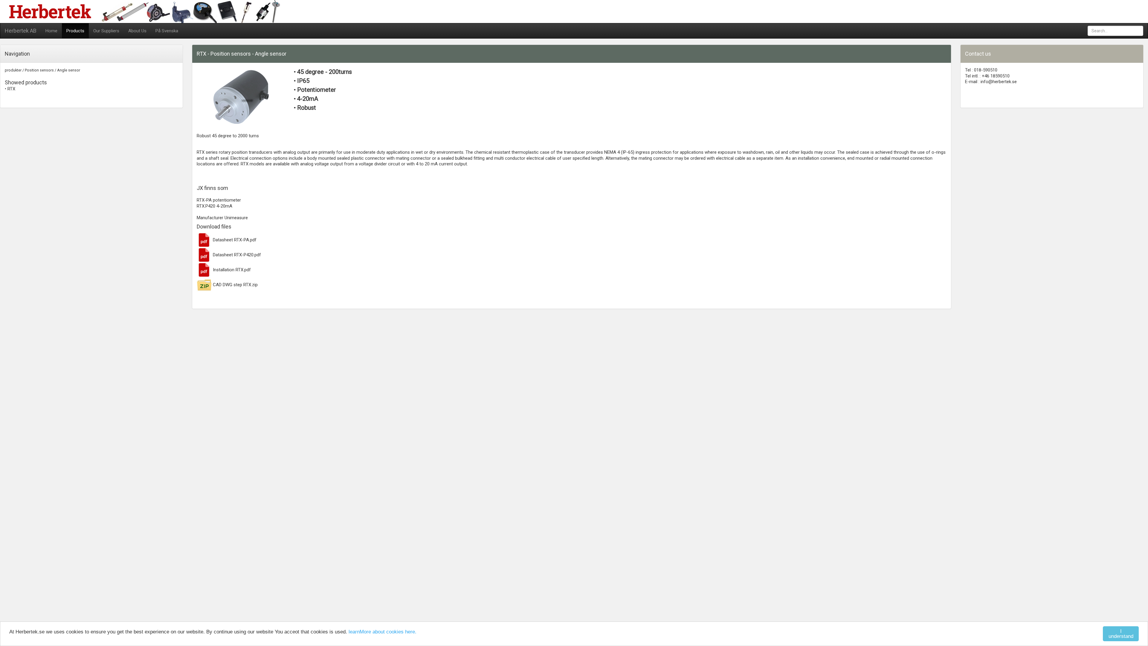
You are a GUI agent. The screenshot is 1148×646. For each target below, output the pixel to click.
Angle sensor (68, 70)
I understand (1121, 633)
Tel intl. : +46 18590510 (987, 76)
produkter (13, 70)
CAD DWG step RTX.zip (235, 284)
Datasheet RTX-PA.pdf (234, 240)
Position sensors (39, 70)
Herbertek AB (20, 31)
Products (75, 30)
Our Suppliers (106, 30)
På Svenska (166, 30)
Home (51, 30)
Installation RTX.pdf (231, 269)
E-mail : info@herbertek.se (991, 81)
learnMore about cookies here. (382, 632)
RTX (11, 89)
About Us (137, 30)
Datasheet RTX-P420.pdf (236, 255)
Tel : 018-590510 (981, 70)
